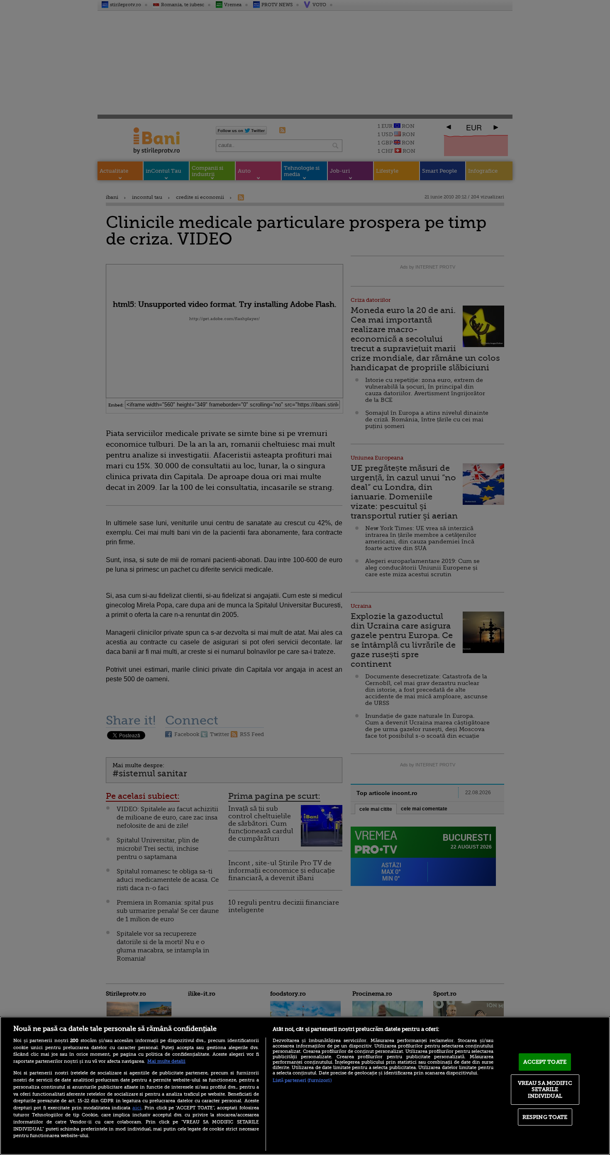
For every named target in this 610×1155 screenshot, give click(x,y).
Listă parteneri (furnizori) (302, 1080)
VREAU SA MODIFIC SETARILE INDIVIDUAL (545, 1089)
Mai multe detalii (166, 1061)
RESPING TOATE (545, 1117)
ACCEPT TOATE (544, 1062)
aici (137, 1108)
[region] (305, 1085)
